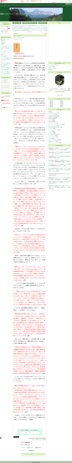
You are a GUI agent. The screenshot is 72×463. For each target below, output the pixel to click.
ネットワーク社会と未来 (28, 25)
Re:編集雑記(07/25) (57, 173)
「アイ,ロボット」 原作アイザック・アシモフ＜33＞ (5, 52)
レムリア (34, 28)
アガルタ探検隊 (52, 66)
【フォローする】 (62, 5)
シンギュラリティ (19, 29)
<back (2, 90)
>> (55, 2)
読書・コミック (5, 2)
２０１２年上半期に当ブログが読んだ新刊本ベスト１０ (5, 73)
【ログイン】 (68, 5)
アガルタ (43, 25)
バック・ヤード (40, 29)
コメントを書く (42, 439)
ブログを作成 (64, 2)
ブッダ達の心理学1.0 (53, 134)
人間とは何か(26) (20, 37)
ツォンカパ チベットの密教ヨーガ (24, 447)
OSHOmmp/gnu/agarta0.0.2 (18, 28)
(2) (20, 35)
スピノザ (38, 28)
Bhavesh (50, 160)
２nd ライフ (20, 25)
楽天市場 (69, 2)
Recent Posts (5, 37)
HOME (1, 5)
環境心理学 (17, 30)
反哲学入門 (16, 35)
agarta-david (25, 29)
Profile (59, 72)
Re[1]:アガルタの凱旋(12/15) (60, 152)
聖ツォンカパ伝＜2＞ (21, 450)
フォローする (59, 95)
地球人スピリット (24, 26)
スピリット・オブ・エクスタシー (36, 30)
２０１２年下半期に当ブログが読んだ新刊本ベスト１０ (5, 69)
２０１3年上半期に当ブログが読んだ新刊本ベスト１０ (6, 59)
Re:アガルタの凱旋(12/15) (60, 156)
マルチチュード (37, 25)
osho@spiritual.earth (24, 30)
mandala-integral (28, 28)
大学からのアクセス (53, 68)
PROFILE (9, 5)
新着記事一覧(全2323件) (30, 22)
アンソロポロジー (33, 29)
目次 (16, 25)
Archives (60, 99)
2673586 (67, 4)
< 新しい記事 (17, 22)
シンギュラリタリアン (53, 129)
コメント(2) (34, 439)
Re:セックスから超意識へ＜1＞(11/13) (61, 164)
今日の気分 (3, 42)
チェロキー (51, 128)
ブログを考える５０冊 (53, 65)
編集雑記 (3, 43)
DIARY (5, 5)
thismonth (6, 90)
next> (9, 90)
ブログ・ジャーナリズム (42, 26)
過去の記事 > (43, 22)
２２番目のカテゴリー (53, 113)
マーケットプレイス (32, 26)
